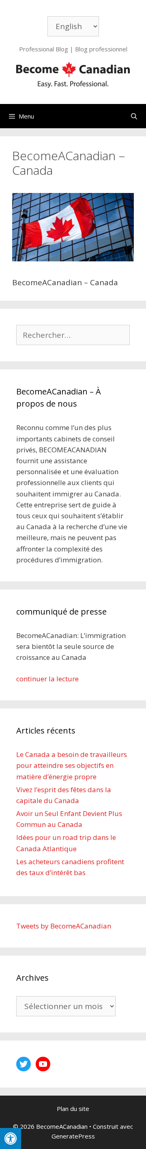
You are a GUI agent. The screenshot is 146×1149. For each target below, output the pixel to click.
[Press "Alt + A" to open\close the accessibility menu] (10, 1138)
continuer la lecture (47, 678)
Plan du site (73, 1108)
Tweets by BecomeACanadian (63, 926)
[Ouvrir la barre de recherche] (134, 116)
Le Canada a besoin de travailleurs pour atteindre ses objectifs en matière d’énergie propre (71, 765)
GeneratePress (73, 1136)
